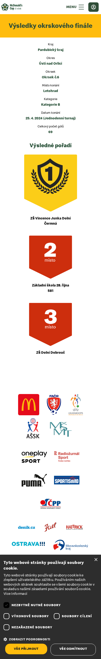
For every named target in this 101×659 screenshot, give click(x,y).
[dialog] (50, 607)
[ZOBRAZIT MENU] (81, 7)
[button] (50, 639)
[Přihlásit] (93, 7)
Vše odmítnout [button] (73, 648)
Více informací (15, 594)
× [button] (95, 560)
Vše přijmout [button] (26, 648)
